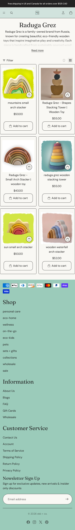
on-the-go (9, 331)
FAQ (5, 404)
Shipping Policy (12, 457)
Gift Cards (9, 411)
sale (5, 371)
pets (6, 344)
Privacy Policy (12, 470)
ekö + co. (42, 513)
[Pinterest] (47, 522)
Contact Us (10, 437)
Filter (10, 60)
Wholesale (9, 417)
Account (8, 444)
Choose (70, 167)
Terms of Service (13, 451)
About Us (9, 391)
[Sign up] (67, 499)
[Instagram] (34, 522)
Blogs (6, 397)
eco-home (9, 318)
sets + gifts (10, 351)
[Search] (11, 13)
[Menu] (4, 13)
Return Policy (11, 464)
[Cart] (71, 13)
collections (10, 357)
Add (70, 95)
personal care (11, 311)
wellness (8, 324)
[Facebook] (28, 522)
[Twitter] (41, 522)
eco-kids (8, 338)
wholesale (9, 364)
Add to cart (20, 126)
